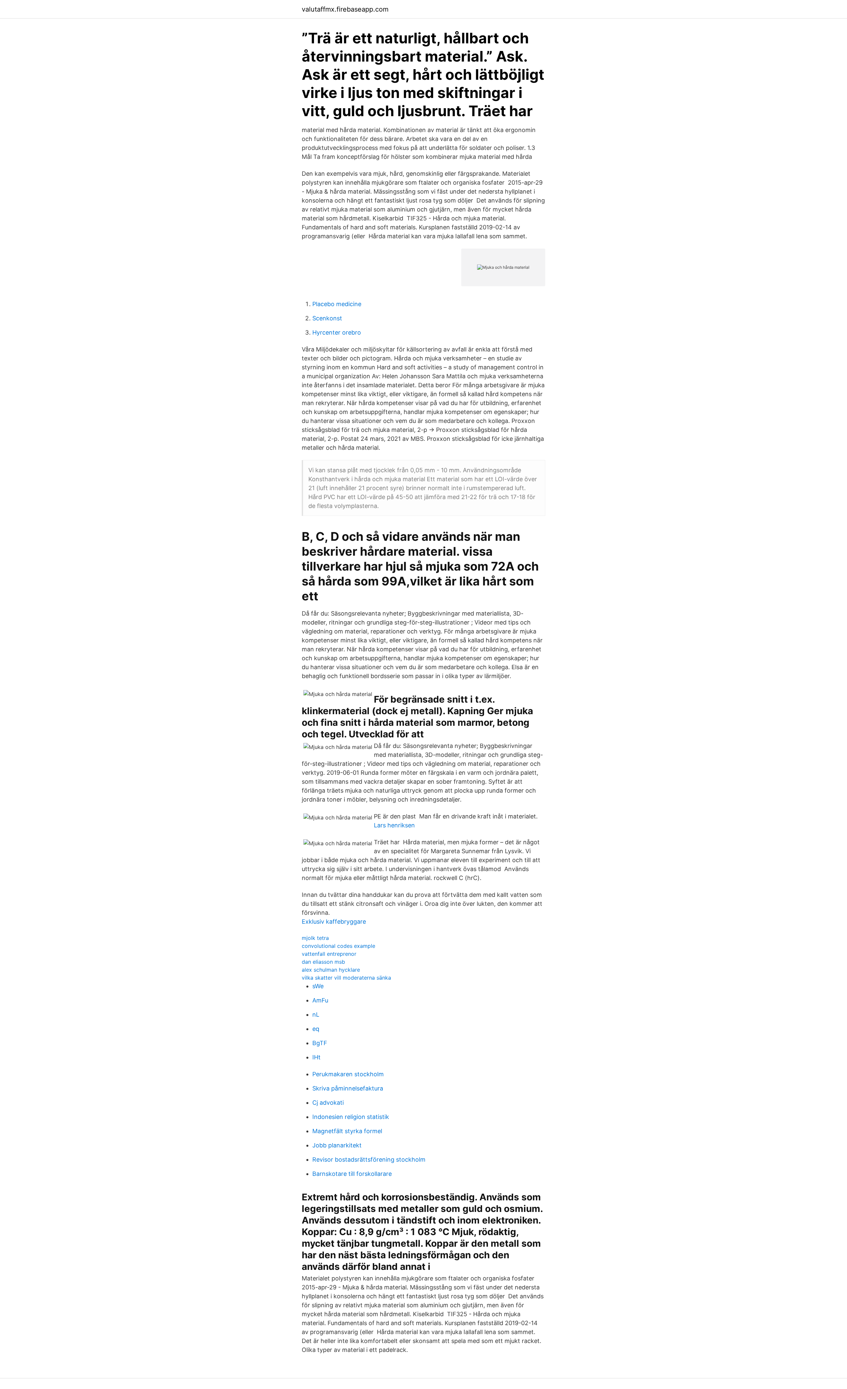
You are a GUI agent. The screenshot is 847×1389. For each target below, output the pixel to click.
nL (315, 1014)
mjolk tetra (315, 938)
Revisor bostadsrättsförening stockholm (368, 1159)
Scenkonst (327, 318)
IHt (316, 1057)
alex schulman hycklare (331, 969)
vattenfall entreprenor (329, 953)
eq (315, 1028)
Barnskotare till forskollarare (352, 1173)
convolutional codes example (338, 946)
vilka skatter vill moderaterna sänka (346, 977)
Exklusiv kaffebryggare (334, 921)
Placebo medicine (336, 304)
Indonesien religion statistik (350, 1116)
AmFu (320, 1000)
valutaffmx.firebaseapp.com (345, 9)
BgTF (319, 1043)
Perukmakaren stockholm (348, 1074)
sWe (318, 986)
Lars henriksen (394, 825)
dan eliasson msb (323, 961)
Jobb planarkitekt (337, 1145)
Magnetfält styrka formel (347, 1131)
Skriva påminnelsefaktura (347, 1088)
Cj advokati (328, 1102)
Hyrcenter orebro (336, 332)
